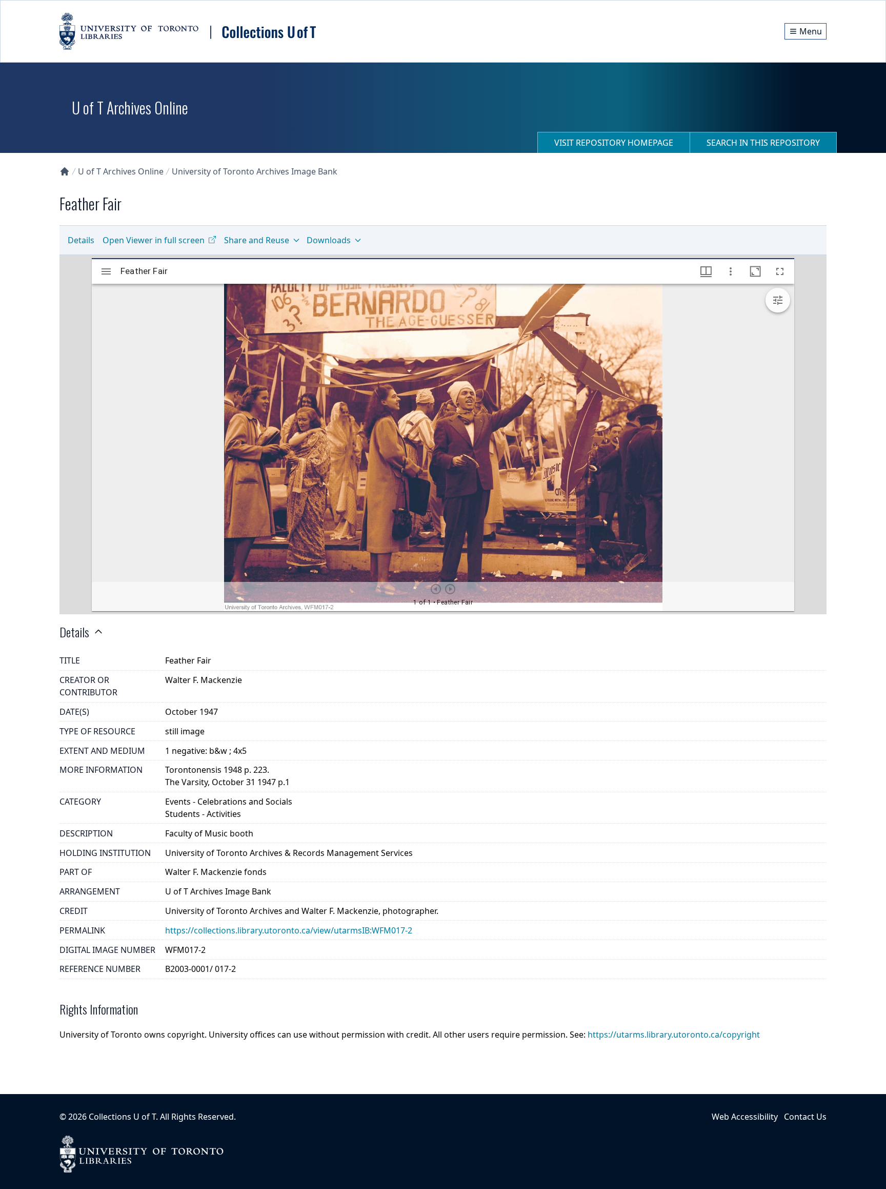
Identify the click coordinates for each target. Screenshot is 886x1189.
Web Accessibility (745, 1116)
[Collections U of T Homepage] (64, 171)
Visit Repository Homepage (613, 142)
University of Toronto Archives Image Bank (254, 171)
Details (81, 240)
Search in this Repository (763, 142)
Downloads (329, 240)
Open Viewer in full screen (154, 240)
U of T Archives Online (121, 171)
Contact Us (805, 1116)
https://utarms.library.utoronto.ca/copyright (674, 1034)
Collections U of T (122, 1116)
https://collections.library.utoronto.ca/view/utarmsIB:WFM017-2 (288, 930)
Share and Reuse (256, 240)
